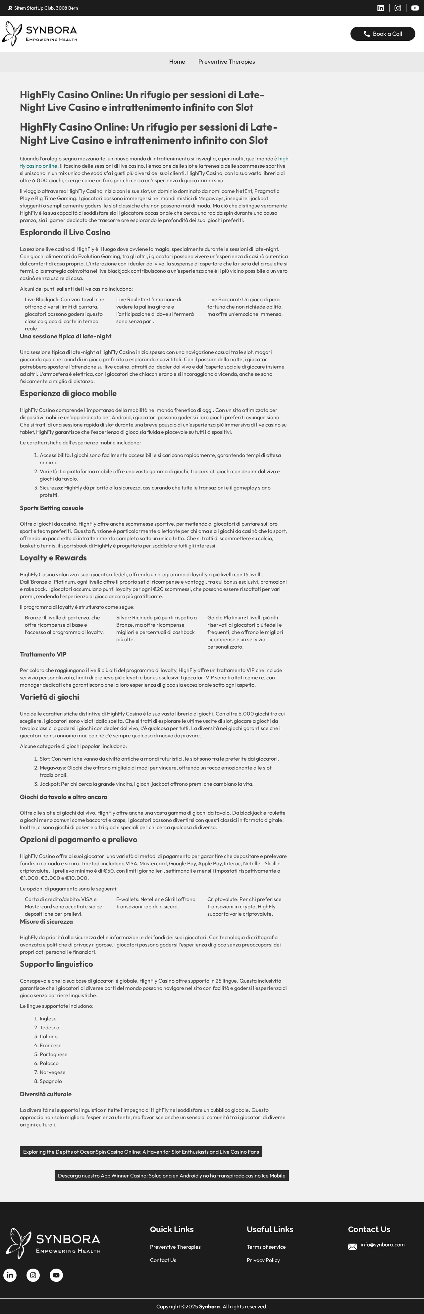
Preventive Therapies (226, 61)
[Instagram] (397, 8)
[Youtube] (56, 1275)
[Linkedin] (380, 8)
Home (177, 61)
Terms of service (266, 1246)
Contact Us (163, 1260)
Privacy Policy (263, 1260)
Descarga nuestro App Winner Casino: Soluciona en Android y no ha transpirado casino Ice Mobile (172, 1175)
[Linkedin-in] (10, 1275)
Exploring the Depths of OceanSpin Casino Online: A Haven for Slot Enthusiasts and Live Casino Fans (141, 1151)
